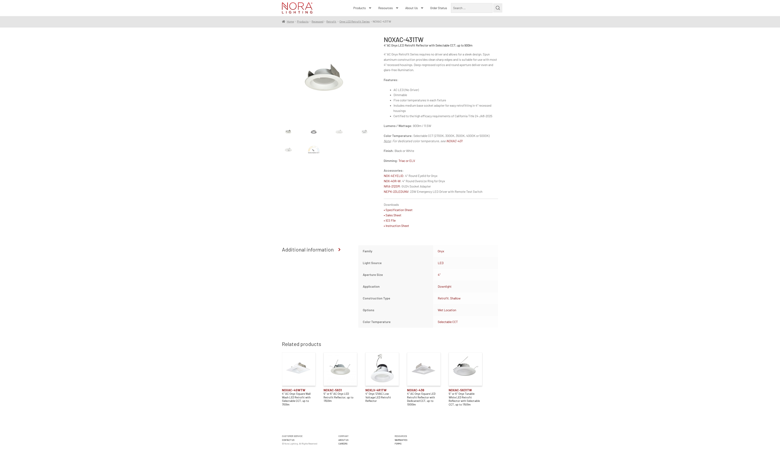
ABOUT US (343, 440)
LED (441, 263)
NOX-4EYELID (393, 176)
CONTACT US (288, 440)
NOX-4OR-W (392, 181)
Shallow (455, 298)
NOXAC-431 (454, 141)
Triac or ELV (407, 161)
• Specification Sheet (398, 210)
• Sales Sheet (392, 215)
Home (290, 21)
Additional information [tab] (308, 249)
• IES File (390, 220)
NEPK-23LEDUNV (396, 191)
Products (359, 8)
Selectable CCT (448, 322)
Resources (385, 8)
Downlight (445, 286)
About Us (411, 8)
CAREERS (343, 443)
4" (439, 274)
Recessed (317, 21)
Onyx (441, 251)
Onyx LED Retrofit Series (354, 21)
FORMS (398, 443)
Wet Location (447, 310)
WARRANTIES (401, 440)
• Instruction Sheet (396, 226)
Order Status (438, 8)
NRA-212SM (392, 186)
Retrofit (331, 21)
